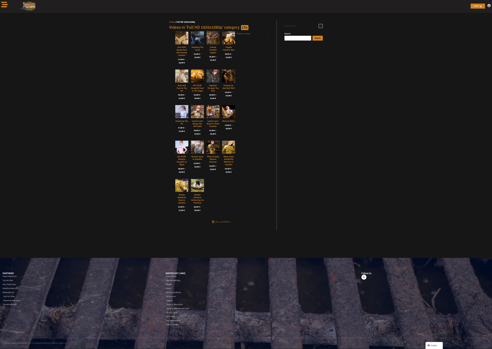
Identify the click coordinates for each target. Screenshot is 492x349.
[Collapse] (321, 26)
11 (222, 222)
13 (228, 222)
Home (171, 22)
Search (287, 33)
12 (225, 222)
